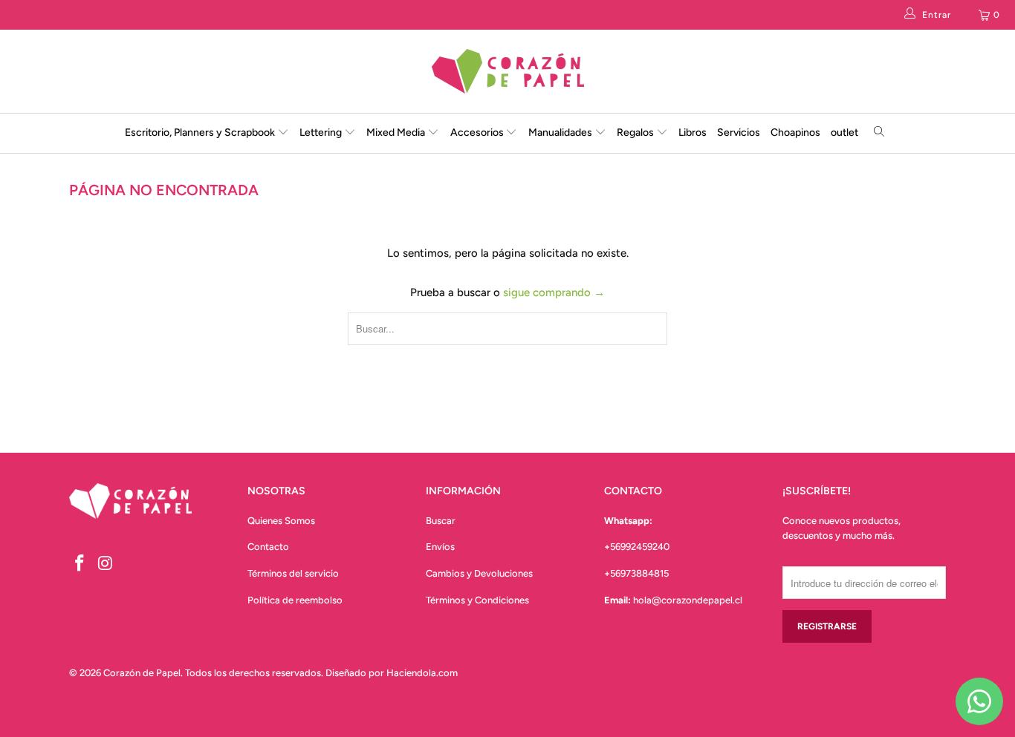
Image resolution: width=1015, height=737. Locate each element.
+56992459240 (636, 546)
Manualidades (561, 132)
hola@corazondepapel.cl (687, 600)
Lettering (321, 132)
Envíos (440, 546)
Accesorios (478, 132)
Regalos (636, 132)
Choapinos (795, 132)
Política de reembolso (295, 600)
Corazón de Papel (142, 672)
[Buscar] (879, 133)
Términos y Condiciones (477, 600)
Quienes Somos (281, 520)
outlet (844, 132)
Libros (692, 132)
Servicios (738, 132)
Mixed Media (396, 132)
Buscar (440, 520)
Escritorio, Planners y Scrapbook (200, 132)
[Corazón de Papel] (507, 71)
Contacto (268, 546)
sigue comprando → (554, 292)
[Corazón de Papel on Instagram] (106, 564)
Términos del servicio (293, 573)
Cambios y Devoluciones (479, 573)
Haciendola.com (422, 672)
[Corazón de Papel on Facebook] (80, 564)
